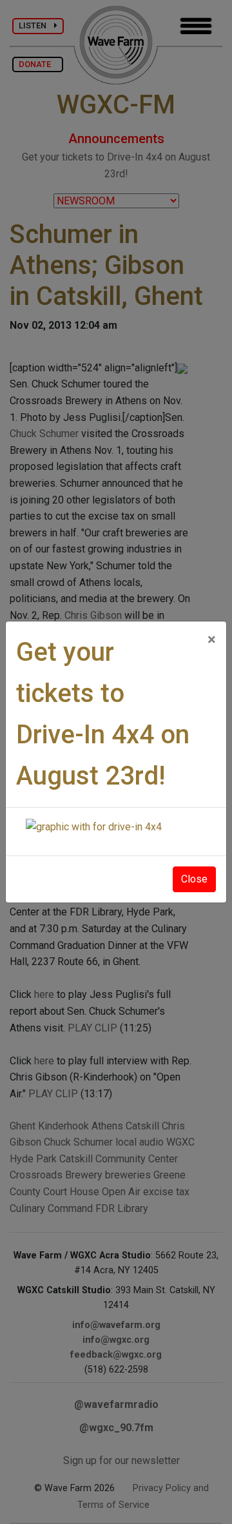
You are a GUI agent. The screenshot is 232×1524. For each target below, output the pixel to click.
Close (194, 879)
